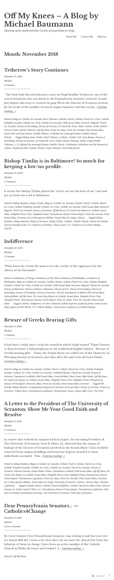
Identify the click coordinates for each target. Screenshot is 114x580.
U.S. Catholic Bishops (42, 307)
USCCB (7, 228)
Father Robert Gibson (41, 471)
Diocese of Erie (62, 289)
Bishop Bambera (21, 203)
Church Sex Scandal (22, 210)
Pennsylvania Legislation (31, 478)
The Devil (98, 391)
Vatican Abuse (92, 482)
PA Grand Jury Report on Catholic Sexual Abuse (56, 296)
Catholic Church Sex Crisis (87, 119)
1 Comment (9, 85)
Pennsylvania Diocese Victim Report (67, 214)
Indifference (18, 241)
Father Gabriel (85, 126)
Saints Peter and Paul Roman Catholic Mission (26, 133)
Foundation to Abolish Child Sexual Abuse (84, 292)
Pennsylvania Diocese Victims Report (59, 489)
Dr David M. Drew (67, 126)
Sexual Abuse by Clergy (65, 217)
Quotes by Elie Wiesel (21, 307)
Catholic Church (66, 119)
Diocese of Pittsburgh (26, 292)
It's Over (46, 303)
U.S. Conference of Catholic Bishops (83, 225)
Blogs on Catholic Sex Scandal (27, 119)
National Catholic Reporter (64, 303)
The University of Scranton (56, 493)
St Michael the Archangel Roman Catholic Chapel (73, 133)
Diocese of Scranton (48, 126)
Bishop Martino (21, 221)
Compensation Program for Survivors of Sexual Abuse (54, 387)
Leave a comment (12, 526)
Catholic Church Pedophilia (56, 485)
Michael (8, 81)
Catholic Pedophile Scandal (27, 207)
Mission (102, 36)
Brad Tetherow (50, 119)
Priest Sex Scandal (75, 130)
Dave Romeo (88, 137)
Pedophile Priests (41, 214)
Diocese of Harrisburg (27, 126)
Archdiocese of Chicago (24, 278)
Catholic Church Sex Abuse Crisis (85, 485)
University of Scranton (65, 482)
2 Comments (10, 430)
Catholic (63, 137)
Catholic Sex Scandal (51, 122)
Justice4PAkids (11, 296)
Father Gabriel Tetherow (24, 130)
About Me (71, 36)
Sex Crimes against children (40, 217)
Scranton (21, 217)
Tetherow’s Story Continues (36, 70)
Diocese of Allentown (14, 289)
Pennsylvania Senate (64, 391)
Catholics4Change (61, 372)
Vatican (8, 137)
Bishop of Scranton (39, 221)
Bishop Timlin (37, 203)
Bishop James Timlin (33, 137)
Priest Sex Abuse (58, 130)
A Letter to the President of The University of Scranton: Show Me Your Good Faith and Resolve (56, 409)
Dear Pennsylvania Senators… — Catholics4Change (41, 508)
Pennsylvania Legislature (41, 391)
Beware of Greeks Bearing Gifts (40, 320)
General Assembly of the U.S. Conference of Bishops (28, 225)
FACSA (60, 292)
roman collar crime (84, 391)
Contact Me (87, 36)
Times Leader (59, 225)
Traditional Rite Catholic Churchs (28, 148)
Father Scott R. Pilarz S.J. (28, 489)
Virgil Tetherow (53, 148)
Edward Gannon (22, 471)
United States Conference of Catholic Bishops (74, 307)
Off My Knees (43, 130)
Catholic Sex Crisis (31, 122)
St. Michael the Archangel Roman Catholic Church (41, 144)
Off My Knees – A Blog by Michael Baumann (51, 20)
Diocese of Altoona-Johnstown (39, 289)
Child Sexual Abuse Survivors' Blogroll (80, 122)
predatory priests (86, 303)
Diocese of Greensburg (80, 289)
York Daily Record (71, 148)
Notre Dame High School (81, 376)
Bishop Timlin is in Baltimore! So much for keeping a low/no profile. (54, 163)
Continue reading (15, 361)
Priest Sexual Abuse (94, 130)
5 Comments (10, 181)
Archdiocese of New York (47, 278)
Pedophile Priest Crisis (21, 214)
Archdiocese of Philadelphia (73, 278)
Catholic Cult (75, 137)
